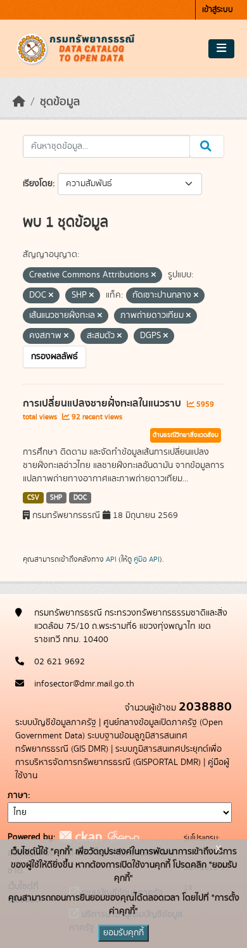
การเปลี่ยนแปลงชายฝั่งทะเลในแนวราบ (103, 403)
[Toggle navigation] (221, 48)
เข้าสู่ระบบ (217, 10)
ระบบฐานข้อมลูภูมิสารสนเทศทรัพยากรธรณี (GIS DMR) (101, 742)
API (111, 559)
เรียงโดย (38, 183)
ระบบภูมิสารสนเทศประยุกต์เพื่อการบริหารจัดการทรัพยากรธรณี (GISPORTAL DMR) (118, 756)
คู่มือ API (147, 559)
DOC (80, 498)
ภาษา (18, 795)
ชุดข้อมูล (60, 102)
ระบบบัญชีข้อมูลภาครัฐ (55, 722)
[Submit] (206, 146)
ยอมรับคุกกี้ (123, 932)
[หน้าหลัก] (19, 102)
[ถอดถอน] (153, 275)
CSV (33, 498)
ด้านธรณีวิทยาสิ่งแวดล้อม (185, 435)
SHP (56, 498)
